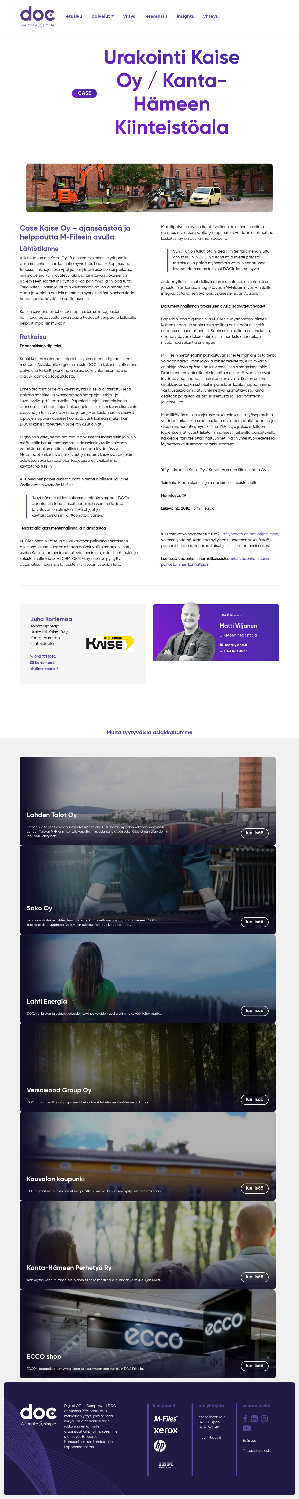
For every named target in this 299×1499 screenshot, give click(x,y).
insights (185, 16)
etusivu (74, 16)
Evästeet (250, 1440)
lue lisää (254, 833)
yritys (129, 16)
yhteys (210, 16)
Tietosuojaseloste (257, 1450)
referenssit (155, 16)
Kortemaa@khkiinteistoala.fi (44, 666)
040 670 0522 (235, 651)
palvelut (101, 16)
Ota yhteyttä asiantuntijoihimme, (250, 534)
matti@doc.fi (235, 645)
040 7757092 (45, 657)
